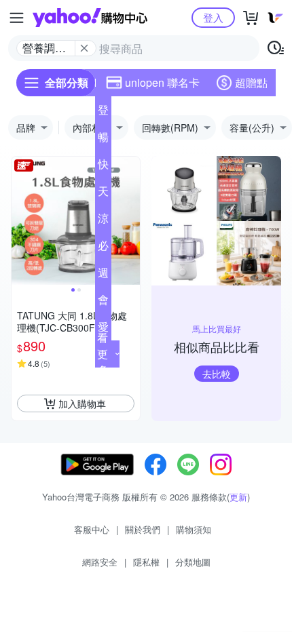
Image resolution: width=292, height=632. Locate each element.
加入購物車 (82, 403)
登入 (213, 17)
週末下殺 (103, 275)
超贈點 (251, 82)
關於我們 (142, 529)
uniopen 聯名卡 (162, 82)
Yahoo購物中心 (90, 17)
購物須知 (193, 529)
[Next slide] (131, 221)
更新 (238, 496)
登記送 (103, 112)
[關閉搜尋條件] (84, 48)
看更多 (102, 354)
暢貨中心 (103, 140)
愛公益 (103, 329)
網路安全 (99, 561)
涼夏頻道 (103, 221)
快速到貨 (103, 167)
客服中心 (91, 529)
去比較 (216, 373)
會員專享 (103, 302)
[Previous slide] (20, 221)
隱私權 (146, 561)
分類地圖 (193, 561)
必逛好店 (103, 248)
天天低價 (103, 194)
